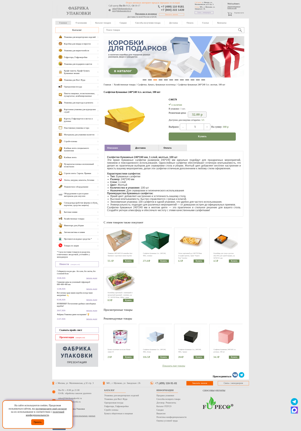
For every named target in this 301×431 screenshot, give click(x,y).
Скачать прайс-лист (70, 330)
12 (203, 79)
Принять (38, 422)
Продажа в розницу (146, 14)
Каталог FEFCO (163, 406)
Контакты (221, 23)
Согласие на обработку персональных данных (73, 416)
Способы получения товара (148, 23)
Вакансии (161, 413)
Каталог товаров (103, 23)
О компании (81, 23)
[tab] (117, 148)
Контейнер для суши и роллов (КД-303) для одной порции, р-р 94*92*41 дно (224, 255)
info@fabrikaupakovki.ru (121, 11)
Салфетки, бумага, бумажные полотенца (157, 84)
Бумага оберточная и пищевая (118, 413)
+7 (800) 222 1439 (172, 9)
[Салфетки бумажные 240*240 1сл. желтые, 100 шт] (125, 139)
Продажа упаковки (165, 395)
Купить (202, 136)
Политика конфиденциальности (171, 417)
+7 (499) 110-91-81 (166, 383)
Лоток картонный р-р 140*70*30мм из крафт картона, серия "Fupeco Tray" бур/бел (190, 255)
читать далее (91, 278)
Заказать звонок (171, 14)
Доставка (173, 23)
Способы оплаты (214, 390)
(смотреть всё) (75, 264)
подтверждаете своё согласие (51, 408)
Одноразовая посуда (113, 403)
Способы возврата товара (168, 399)
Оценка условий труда (167, 421)
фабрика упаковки (78, 11)
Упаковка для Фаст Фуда (115, 399)
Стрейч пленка (111, 410)
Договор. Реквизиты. (166, 403)
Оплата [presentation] (168, 148)
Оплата (190, 23)
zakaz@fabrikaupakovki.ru (122, 9)
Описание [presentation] (112, 148)
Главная (63, 23)
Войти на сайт (232, 8)
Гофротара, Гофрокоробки (116, 406)
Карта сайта (57, 413)
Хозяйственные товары (124, 84)
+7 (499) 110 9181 (172, 6)
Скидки (123, 23)
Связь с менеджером (204, 12)
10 (192, 79)
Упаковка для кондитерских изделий (121, 395)
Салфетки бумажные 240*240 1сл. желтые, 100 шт (201, 84)
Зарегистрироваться (233, 6)
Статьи (205, 23)
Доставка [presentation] (140, 148)
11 (198, 79)
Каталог (77, 30)
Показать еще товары (173, 365)
